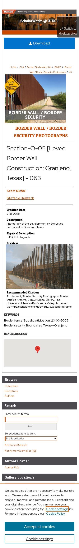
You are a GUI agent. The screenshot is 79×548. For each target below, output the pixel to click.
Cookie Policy (55, 514)
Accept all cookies (39, 526)
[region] (39, 516)
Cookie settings (57, 509)
